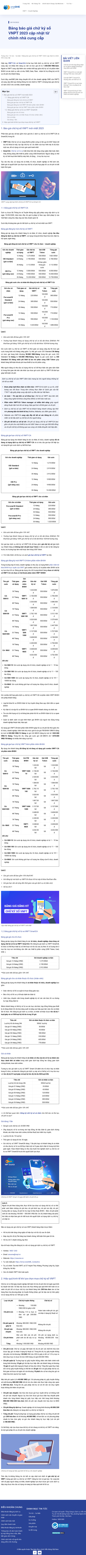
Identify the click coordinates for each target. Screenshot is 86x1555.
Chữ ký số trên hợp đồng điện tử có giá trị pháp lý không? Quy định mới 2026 (74, 66)
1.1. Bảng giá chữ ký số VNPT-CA (17, 97)
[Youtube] (40, 1552)
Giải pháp (32, 1516)
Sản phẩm (32, 1523)
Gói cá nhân (11, 117)
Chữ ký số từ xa (17, 151)
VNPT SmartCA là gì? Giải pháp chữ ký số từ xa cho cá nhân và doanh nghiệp (73, 92)
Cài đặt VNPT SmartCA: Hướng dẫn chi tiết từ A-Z (72, 78)
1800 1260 (13, 1251)
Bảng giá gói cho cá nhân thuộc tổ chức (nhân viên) (24, 115)
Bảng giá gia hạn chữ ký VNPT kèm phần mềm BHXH (25, 107)
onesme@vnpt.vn (14, 1254)
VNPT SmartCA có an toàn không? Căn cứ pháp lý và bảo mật (73, 85)
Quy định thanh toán (8, 1524)
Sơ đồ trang (33, 1530)
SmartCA (22, 63)
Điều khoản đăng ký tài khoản (11, 1527)
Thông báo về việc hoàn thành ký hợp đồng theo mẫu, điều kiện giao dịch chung (11, 1533)
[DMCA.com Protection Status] (58, 1533)
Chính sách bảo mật (8, 1521)
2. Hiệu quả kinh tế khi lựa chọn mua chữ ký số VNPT (21, 122)
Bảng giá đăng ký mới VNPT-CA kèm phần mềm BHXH (25, 105)
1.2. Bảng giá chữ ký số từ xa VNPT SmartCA (21, 110)
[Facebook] (35, 1552)
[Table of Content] (55, 91)
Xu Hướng (32, 1520)
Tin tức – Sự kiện (34, 1513)
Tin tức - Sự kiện (15, 56)
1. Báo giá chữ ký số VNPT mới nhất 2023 (17, 95)
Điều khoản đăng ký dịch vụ (10, 1512)
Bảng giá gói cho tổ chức (15, 112)
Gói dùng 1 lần (12, 120)
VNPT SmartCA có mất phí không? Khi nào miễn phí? (73, 73)
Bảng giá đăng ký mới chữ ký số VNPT (20, 100)
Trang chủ (4, 56)
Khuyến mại (33, 1527)
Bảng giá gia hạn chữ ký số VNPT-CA (19, 102)
